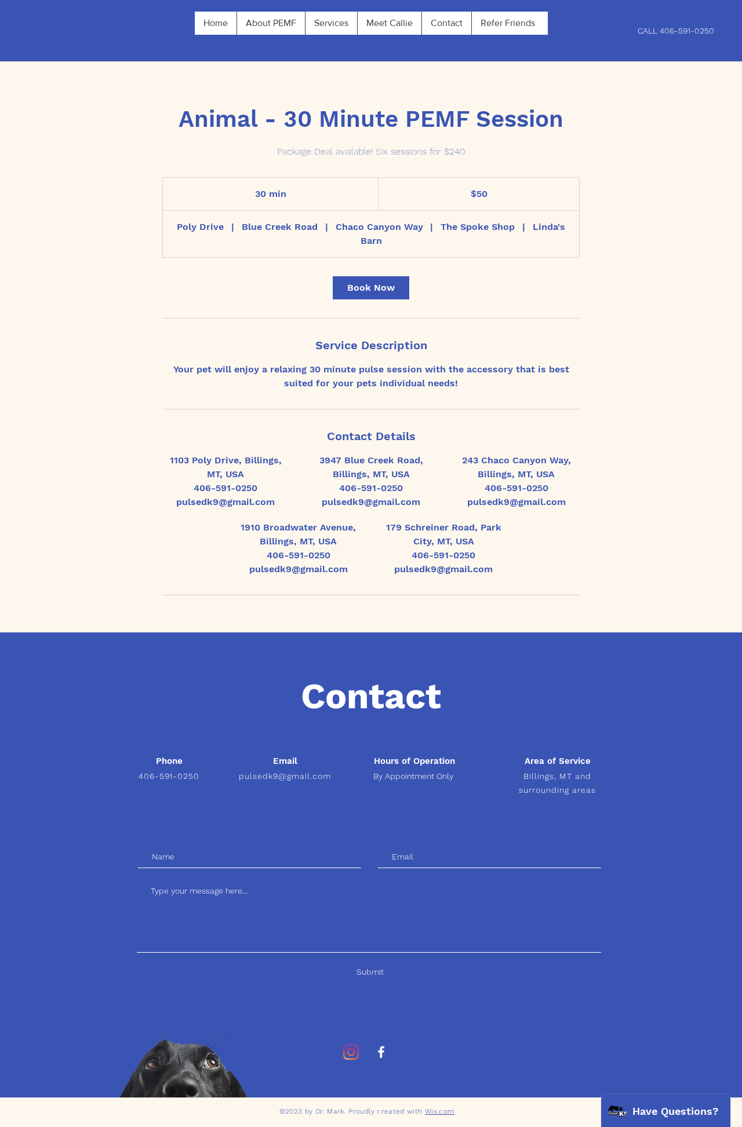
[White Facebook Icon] (381, 1052)
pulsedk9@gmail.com (285, 776)
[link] (371, 287)
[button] (271, 23)
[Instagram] (351, 1052)
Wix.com (440, 1111)
